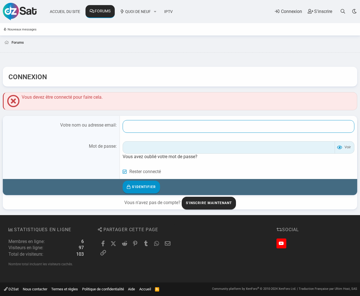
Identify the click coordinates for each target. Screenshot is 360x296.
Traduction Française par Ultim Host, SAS (328, 289)
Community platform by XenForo (254, 289)
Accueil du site (65, 11)
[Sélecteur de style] (354, 11)
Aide (131, 289)
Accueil (145, 289)
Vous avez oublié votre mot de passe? (160, 156)
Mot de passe (102, 146)
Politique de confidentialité (103, 289)
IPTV (168, 11)
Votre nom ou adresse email (88, 125)
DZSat (13, 289)
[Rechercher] (343, 11)
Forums (103, 11)
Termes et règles (64, 289)
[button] (155, 12)
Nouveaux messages (22, 29)
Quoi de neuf (138, 11)
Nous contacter (35, 289)
